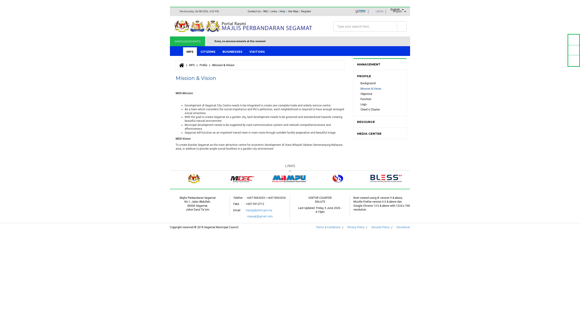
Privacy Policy (356, 227)
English (395, 9)
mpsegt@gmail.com (260, 216)
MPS (189, 51)
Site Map (293, 11)
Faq (574, 61)
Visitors (257, 51)
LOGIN (379, 11)
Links (274, 11)
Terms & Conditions (328, 227)
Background (368, 83)
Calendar (574, 40)
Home (177, 51)
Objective (366, 94)
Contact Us (254, 11)
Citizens (208, 51)
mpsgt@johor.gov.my (259, 210)
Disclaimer (403, 227)
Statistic (573, 50)
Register (306, 11)
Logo (363, 104)
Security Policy (380, 227)
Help (282, 11)
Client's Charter (370, 109)
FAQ (265, 11)
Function (365, 99)
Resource (366, 122)
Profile (203, 65)
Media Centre (369, 133)
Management (368, 64)
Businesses (232, 51)
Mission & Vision (370, 88)
